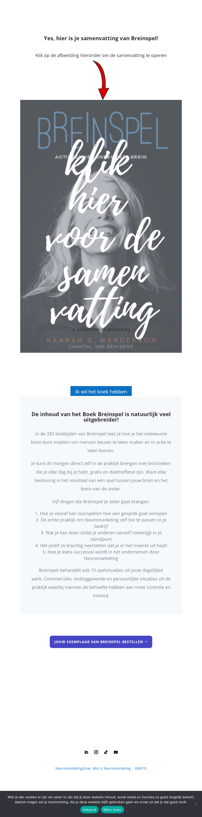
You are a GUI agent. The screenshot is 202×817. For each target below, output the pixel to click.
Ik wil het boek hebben (101, 391)
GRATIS (141, 768)
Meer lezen (112, 810)
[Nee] (195, 803)
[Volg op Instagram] (96, 752)
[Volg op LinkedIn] (86, 752)
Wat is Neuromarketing (112, 768)
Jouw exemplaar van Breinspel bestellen (98, 641)
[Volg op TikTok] (106, 752)
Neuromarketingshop (73, 768)
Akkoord (89, 810)
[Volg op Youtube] (116, 752)
